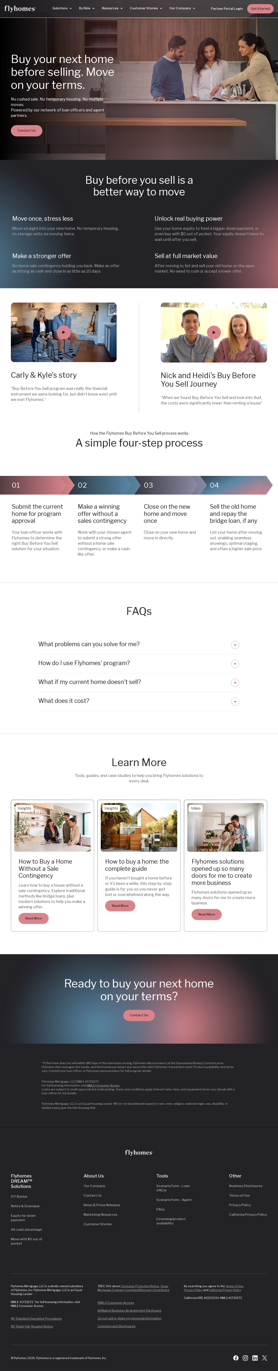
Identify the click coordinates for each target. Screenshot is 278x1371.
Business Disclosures (245, 1186)
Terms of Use (239, 1195)
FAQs (160, 1209)
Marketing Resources (100, 1215)
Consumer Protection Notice (140, 1286)
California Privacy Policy (248, 1215)
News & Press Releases (102, 1205)
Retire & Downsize (25, 1206)
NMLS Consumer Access (102, 1085)
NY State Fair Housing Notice (32, 1326)
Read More (33, 918)
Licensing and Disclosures (117, 1326)
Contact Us (27, 130)
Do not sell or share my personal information (129, 1318)
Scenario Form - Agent (174, 1200)
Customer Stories (98, 1224)
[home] (20, 8)
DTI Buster (19, 1197)
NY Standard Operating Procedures (36, 1318)
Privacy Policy (240, 1205)
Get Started (260, 9)
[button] (62, 8)
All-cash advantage (26, 1230)
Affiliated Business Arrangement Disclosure (129, 1310)
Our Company (94, 1186)
